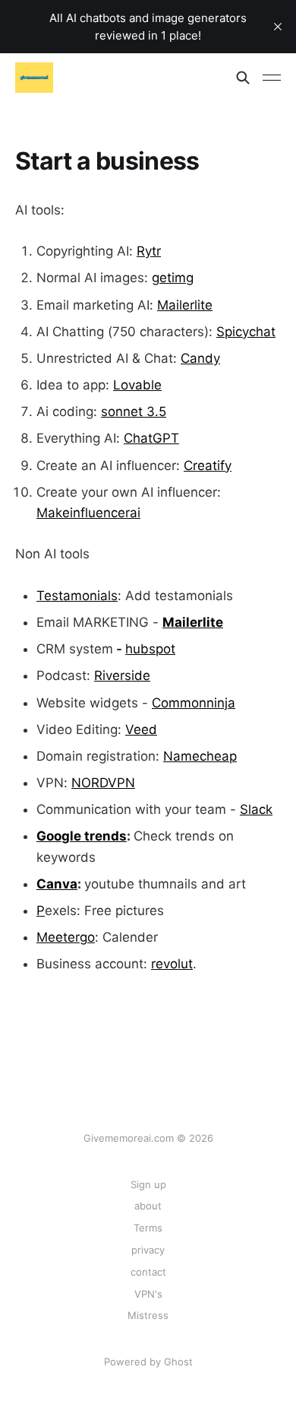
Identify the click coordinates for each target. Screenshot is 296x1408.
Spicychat (246, 331)
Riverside (122, 675)
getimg (173, 277)
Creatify (207, 465)
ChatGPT (151, 438)
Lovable (137, 385)
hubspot (150, 648)
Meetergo (65, 937)
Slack (256, 809)
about (148, 1206)
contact (148, 1272)
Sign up (148, 1184)
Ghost (178, 1362)
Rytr (149, 251)
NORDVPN (103, 782)
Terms (148, 1228)
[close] (278, 26)
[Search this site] (242, 77)
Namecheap (200, 756)
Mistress (148, 1315)
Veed (141, 729)
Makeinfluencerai (88, 512)
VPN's (148, 1294)
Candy (200, 358)
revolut (172, 963)
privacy (148, 1250)
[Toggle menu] (271, 77)
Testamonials (77, 595)
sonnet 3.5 (133, 411)
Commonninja (193, 702)
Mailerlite (185, 305)
